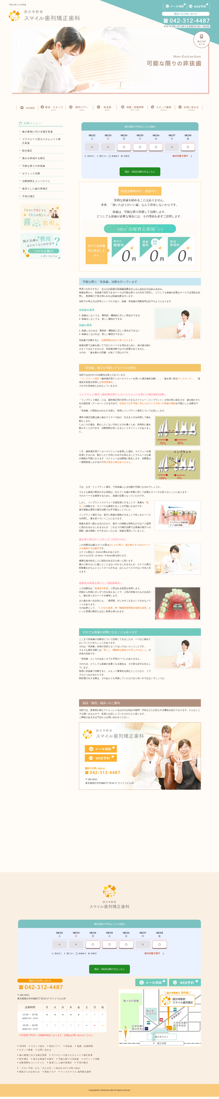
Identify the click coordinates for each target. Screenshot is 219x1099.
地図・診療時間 (85, 1046)
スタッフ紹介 (38, 1046)
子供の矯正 (28, 196)
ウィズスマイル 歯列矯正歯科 (76, 1072)
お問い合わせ (44, 1050)
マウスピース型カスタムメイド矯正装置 (41, 141)
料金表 (69, 1046)
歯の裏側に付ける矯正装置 (37, 131)
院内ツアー (55, 1046)
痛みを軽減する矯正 (33, 158)
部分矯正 (27, 150)
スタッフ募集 (26, 1050)
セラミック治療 (31, 173)
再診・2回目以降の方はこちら (140, 171)
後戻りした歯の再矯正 (35, 188)
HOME (22, 1046)
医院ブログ (50, 1072)
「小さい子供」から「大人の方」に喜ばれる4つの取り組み (49, 1068)
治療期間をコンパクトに (36, 181)
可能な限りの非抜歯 (33, 165)
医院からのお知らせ (29, 1072)
